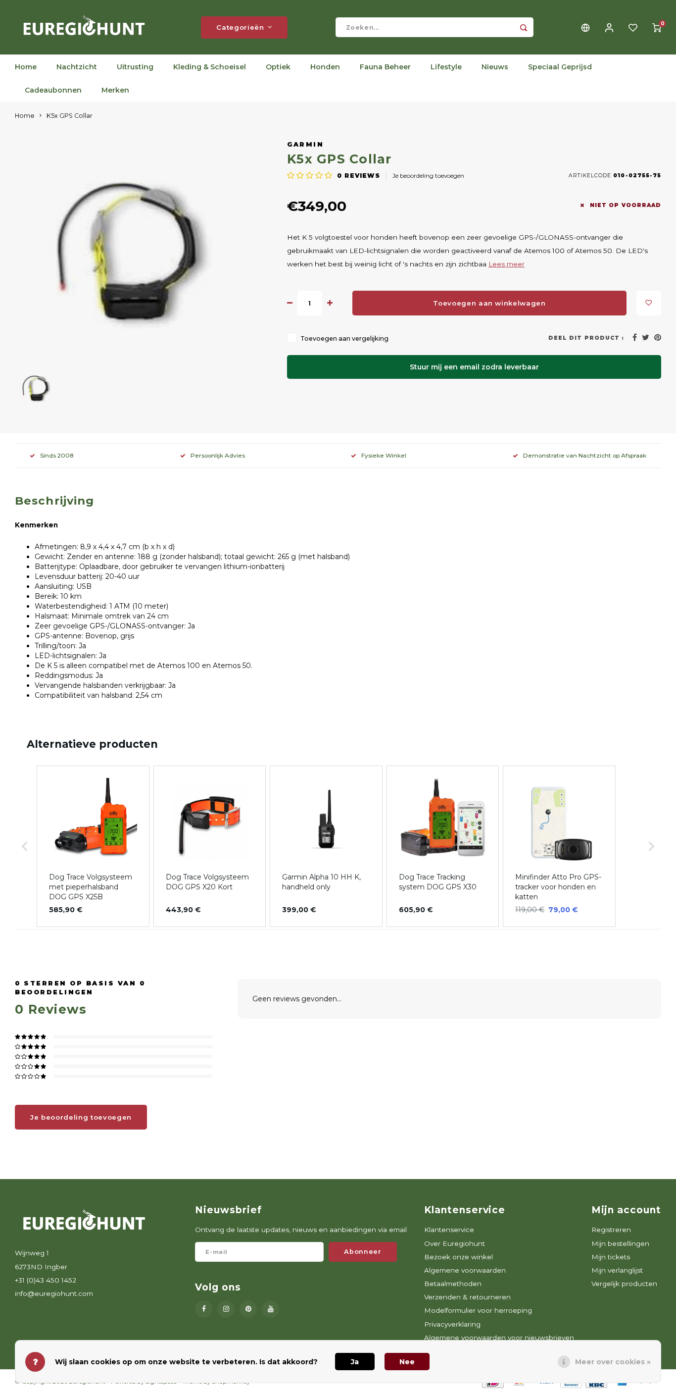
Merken (115, 90)
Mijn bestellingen (620, 1243)
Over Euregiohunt (454, 1243)
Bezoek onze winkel (458, 1257)
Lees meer (506, 264)
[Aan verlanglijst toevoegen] (648, 303)
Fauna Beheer (385, 66)
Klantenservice (449, 1230)
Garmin (305, 144)
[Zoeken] (523, 27)
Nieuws (495, 66)
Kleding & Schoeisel (209, 66)
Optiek (278, 66)
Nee (407, 1361)
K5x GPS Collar (70, 115)
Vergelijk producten (624, 1284)
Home (26, 66)
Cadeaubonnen (53, 90)
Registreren (611, 1230)
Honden (325, 66)
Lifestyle (446, 66)
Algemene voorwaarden (465, 1270)
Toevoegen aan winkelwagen (489, 303)
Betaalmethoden (453, 1284)
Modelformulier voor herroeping (478, 1310)
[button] (25, 846)
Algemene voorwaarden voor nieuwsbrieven (499, 1337)
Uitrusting (135, 66)
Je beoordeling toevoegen (428, 175)
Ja (355, 1361)
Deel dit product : (586, 338)
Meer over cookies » (613, 1361)
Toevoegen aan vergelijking (344, 338)
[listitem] (93, 846)
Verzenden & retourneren (467, 1297)
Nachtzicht (76, 66)
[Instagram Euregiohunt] (226, 1309)
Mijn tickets (610, 1257)
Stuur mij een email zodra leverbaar (474, 366)
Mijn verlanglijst (617, 1270)
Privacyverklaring (452, 1324)
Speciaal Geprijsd (560, 66)
